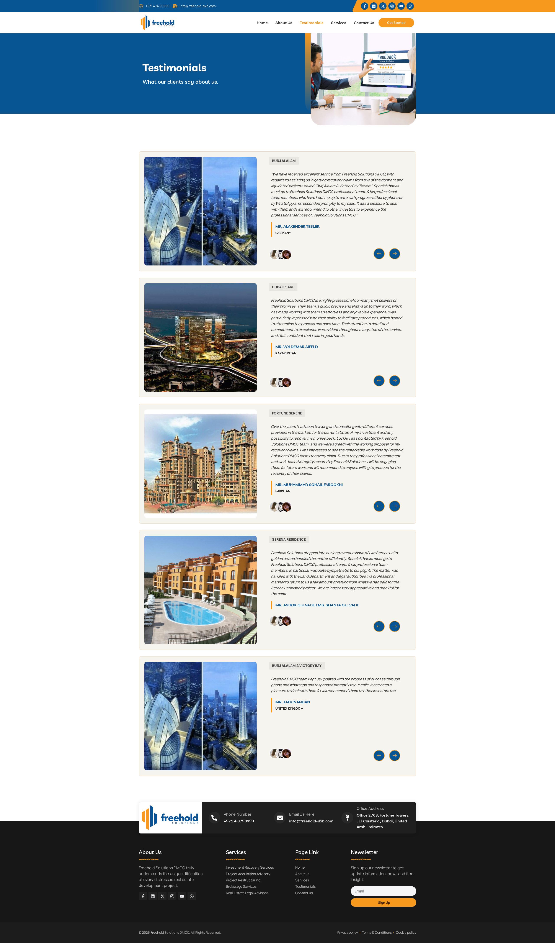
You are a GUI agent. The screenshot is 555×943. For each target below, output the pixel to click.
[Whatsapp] (410, 6)
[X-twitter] (383, 6)
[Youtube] (401, 6)
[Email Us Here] (280, 817)
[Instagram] (392, 6)
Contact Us (364, 22)
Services (338, 22)
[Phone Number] (214, 817)
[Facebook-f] (364, 6)
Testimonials (311, 22)
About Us (283, 22)
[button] (379, 253)
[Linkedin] (373, 6)
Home (262, 22)
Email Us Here (302, 814)
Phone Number (237, 814)
